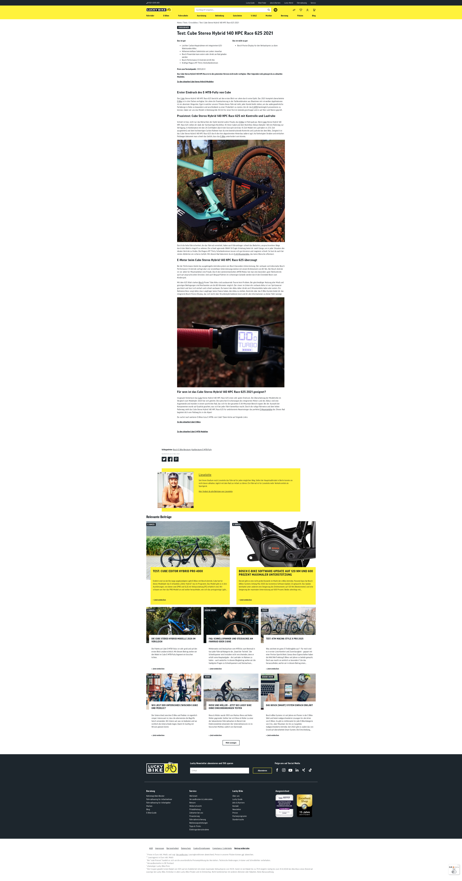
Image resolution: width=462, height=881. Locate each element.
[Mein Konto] (307, 9)
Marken (149, 806)
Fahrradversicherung (197, 819)
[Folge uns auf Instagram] (283, 770)
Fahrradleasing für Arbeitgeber (158, 803)
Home (179, 23)
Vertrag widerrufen (242, 848)
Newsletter (236, 809)
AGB (151, 848)
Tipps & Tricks (195, 826)
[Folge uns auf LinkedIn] (297, 770)
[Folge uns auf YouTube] (290, 770)
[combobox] (232, 9)
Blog (148, 809)
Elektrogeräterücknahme (199, 829)
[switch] (454, 871)
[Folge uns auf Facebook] (277, 770)
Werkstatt (193, 796)
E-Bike (179, 101)
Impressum (159, 848)
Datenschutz (186, 848)
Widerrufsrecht (195, 806)
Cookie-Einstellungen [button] (201, 848)
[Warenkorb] (314, 9)
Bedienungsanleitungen (198, 823)
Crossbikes (193, 23)
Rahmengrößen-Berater (155, 796)
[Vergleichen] (294, 9)
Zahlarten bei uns (196, 813)
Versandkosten (182, 854)
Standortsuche (238, 819)
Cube (183, 98)
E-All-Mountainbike (241, 254)
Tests (185, 23)
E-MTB (255, 107)
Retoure (192, 803)
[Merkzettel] (300, 9)
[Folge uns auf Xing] (303, 770)
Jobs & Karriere (275, 3)
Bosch (201, 282)
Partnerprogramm (239, 816)
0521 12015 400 (154, 3)
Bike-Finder (262, 3)
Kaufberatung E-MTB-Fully (201, 449)
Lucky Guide (250, 3)
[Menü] (458, 865)
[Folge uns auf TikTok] (310, 770)
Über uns (236, 796)
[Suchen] (268, 9)
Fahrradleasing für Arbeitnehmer (159, 799)
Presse (235, 813)
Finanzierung (194, 816)
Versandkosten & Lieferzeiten (201, 799)
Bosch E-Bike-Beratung (182, 449)
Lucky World (288, 3)
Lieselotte (205, 474)
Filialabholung (195, 809)
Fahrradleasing (302, 3)
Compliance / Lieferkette (222, 848)
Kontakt (235, 806)
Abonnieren (262, 770)
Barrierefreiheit (173, 848)
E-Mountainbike (266, 409)
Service (313, 3)
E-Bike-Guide (151, 813)
